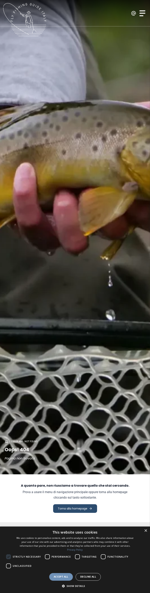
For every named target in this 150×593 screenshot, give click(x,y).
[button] (75, 586)
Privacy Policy (75, 549)
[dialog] (75, 560)
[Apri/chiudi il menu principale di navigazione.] (142, 13)
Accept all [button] (61, 576)
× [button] (145, 530)
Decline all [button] (88, 576)
